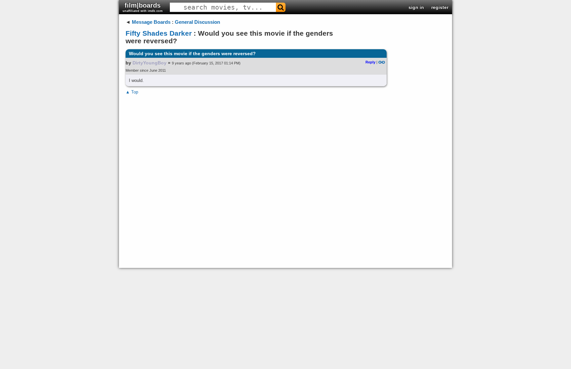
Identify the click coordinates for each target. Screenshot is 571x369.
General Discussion (197, 22)
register (439, 7)
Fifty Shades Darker (159, 33)
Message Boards (151, 22)
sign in (416, 7)
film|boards (143, 7)
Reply (370, 62)
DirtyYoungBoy (150, 62)
